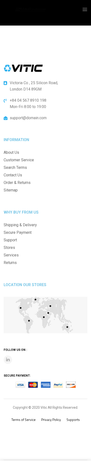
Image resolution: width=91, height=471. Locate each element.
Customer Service (19, 160)
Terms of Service (23, 419)
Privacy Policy (51, 419)
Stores (9, 247)
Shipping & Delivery (20, 225)
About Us (11, 152)
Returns (10, 262)
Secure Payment (18, 232)
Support (10, 240)
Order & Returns (17, 182)
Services (11, 255)
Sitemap (11, 190)
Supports (73, 419)
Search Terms (15, 167)
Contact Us (13, 175)
